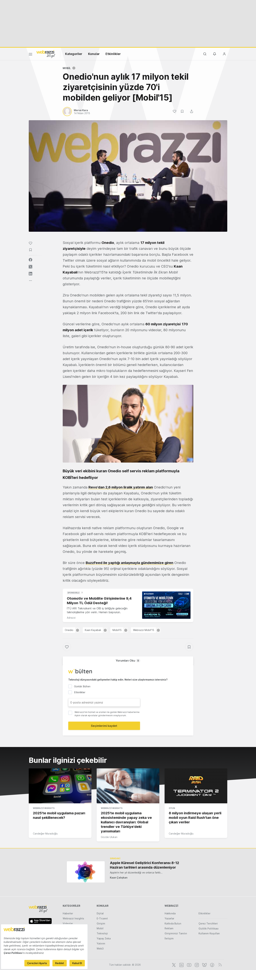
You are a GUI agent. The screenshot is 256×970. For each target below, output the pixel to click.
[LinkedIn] (181, 965)
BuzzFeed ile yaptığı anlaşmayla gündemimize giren (129, 563)
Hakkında (170, 913)
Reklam (169, 928)
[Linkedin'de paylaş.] (30, 273)
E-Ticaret (102, 918)
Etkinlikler (113, 54)
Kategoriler (73, 54)
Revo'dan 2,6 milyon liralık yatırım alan (120, 487)
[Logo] (45, 53)
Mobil (67, 68)
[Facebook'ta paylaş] (30, 259)
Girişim (101, 923)
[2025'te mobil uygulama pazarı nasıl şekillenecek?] (60, 786)
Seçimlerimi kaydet (104, 726)
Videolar (68, 923)
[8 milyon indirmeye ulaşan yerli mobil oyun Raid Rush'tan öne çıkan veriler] (196, 786)
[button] (128, 424)
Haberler (68, 913)
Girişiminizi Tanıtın (176, 933)
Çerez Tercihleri (208, 923)
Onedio (69, 630)
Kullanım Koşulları (209, 933)
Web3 (100, 948)
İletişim (169, 938)
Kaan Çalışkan (118, 877)
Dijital (100, 913)
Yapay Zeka (104, 938)
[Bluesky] (204, 965)
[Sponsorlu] (166, 605)
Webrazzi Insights (44, 808)
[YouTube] (189, 965)
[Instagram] (196, 965)
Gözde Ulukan (109, 837)
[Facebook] (212, 965)
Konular (94, 54)
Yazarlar (169, 918)
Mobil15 (117, 630)
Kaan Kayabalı (93, 630)
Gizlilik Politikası (209, 928)
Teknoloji (102, 933)
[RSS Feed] (219, 965)
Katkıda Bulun (173, 923)
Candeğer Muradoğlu (45, 833)
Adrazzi (71, 617)
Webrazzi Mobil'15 (143, 630)
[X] (173, 965)
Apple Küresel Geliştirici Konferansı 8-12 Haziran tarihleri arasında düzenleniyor (144, 865)
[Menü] (30, 55)
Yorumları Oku (127, 660)
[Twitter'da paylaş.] (30, 266)
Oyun (172, 808)
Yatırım (101, 943)
